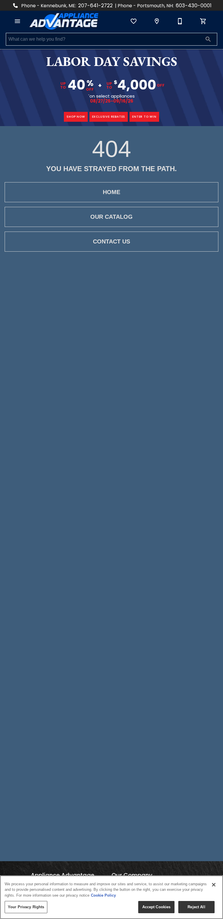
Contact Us (111, 241)
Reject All (196, 907)
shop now (75, 116)
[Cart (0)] (203, 21)
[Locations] (157, 21)
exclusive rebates (108, 116)
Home (111, 192)
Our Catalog (111, 217)
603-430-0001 (193, 5)
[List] (134, 21)
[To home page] (64, 21)
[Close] (213, 884)
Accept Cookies (156, 907)
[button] (17, 21)
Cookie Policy (103, 895)
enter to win (144, 116)
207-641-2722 (95, 5)
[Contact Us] (180, 21)
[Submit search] (208, 39)
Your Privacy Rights (26, 907)
